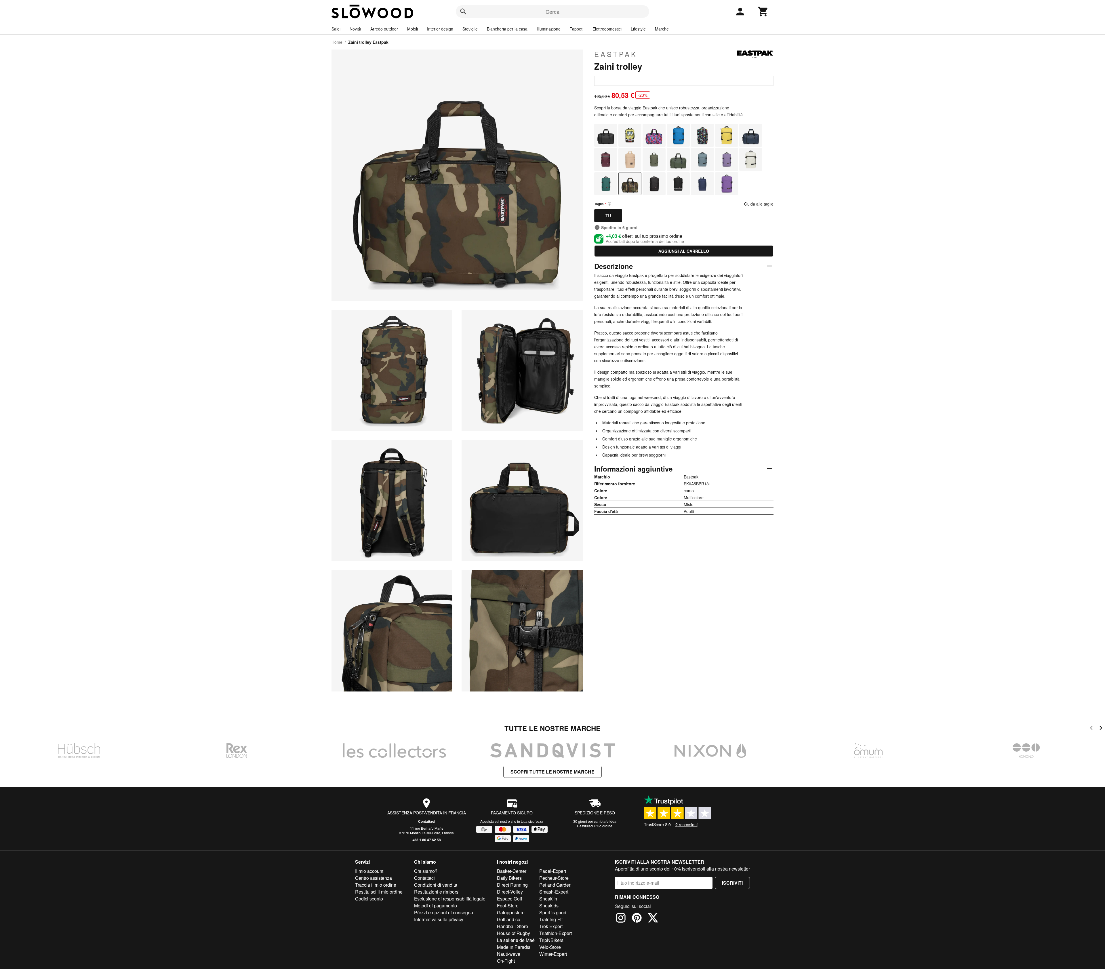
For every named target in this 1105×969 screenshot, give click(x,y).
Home (337, 42)
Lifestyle (638, 29)
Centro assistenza (373, 878)
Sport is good (552, 912)
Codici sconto (369, 898)
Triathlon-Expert (555, 933)
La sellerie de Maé (516, 940)
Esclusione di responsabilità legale (449, 898)
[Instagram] (620, 918)
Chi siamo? (425, 871)
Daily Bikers (509, 878)
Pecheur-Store (554, 878)
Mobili (412, 29)
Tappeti (576, 29)
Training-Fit (551, 919)
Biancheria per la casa (507, 29)
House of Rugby (513, 933)
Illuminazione (549, 29)
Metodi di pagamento (435, 905)
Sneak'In (548, 898)
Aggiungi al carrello (683, 251)
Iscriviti (732, 882)
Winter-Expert (553, 954)
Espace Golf (509, 898)
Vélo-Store (550, 947)
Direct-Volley (510, 891)
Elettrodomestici (607, 29)
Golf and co (508, 919)
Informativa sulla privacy (438, 919)
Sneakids (549, 905)
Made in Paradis (513, 947)
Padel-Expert (552, 871)
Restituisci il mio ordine (379, 891)
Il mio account (369, 871)
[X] (653, 918)
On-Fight (506, 960)
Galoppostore (511, 912)
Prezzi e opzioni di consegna (443, 912)
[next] (1101, 729)
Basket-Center (511, 871)
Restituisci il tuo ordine (594, 825)
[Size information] (609, 204)
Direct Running (512, 884)
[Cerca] (463, 11)
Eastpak (615, 54)
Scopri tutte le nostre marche (552, 771)
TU (608, 216)
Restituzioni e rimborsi (437, 891)
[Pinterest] (637, 918)
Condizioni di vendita (435, 884)
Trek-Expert (551, 926)
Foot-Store (508, 905)
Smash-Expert (553, 891)
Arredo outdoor (384, 29)
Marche (662, 29)
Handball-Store (512, 926)
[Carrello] (763, 11)
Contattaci (426, 821)
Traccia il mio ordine (375, 884)
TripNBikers (551, 940)
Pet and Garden (555, 884)
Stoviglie (470, 29)
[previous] (1091, 729)
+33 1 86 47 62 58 (426, 839)
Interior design (440, 29)
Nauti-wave (508, 954)
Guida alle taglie (759, 204)
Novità (355, 29)
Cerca (552, 11)
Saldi (336, 29)
